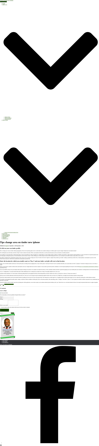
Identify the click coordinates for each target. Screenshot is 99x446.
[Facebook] (50, 442)
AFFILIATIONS (8, 119)
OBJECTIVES (7, 117)
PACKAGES (4, 233)
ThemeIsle (10, 344)
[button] (50, 231)
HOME (3, 3)
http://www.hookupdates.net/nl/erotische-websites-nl (88, 266)
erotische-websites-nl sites (9, 284)
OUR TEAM (4, 341)
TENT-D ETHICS (8, 118)
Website (1, 299)
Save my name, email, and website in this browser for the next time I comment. (15, 307)
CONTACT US (5, 238)
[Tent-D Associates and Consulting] (6, 0)
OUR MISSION (5, 342)
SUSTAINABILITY (6, 235)
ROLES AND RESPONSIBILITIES (11, 232)
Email (1, 298)
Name (1, 296)
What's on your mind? (4, 305)
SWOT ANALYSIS (6, 234)
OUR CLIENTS (5, 236)
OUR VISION (5, 340)
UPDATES (4, 237)
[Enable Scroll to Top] (1, 445)
